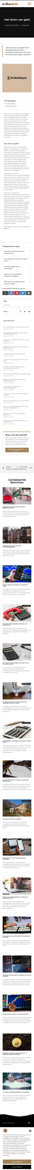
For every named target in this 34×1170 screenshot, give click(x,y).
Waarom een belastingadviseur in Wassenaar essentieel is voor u (15, 897)
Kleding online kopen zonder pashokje (14, 354)
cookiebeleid (6, 1153)
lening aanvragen (15, 117)
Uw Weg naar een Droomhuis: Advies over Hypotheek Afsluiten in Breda (15, 702)
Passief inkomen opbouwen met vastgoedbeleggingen (12, 387)
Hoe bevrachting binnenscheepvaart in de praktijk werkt (15, 421)
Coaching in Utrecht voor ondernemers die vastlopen (15, 394)
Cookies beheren (17, 1167)
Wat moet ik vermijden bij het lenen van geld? (17, 283)
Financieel (25, 25)
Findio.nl (6, 228)
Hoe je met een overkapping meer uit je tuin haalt (15, 360)
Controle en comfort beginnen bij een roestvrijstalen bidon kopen (14, 367)
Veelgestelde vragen (11, 106)
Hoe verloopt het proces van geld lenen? (17, 260)
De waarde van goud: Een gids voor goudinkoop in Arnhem (16, 936)
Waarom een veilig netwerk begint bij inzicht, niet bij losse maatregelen (16, 407)
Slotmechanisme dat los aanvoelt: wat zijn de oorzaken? (16, 340)
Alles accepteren (17, 1161)
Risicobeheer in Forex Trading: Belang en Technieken (14, 858)
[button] (30, 1131)
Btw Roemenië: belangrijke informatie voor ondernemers (15, 624)
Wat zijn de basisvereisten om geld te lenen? (17, 252)
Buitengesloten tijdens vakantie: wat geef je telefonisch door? (15, 347)
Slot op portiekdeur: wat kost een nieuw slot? (16, 327)
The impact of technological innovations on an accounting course (16, 663)
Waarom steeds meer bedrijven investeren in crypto (15, 585)
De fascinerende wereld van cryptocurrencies (15, 1014)
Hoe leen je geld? (10, 103)
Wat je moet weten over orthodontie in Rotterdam (14, 414)
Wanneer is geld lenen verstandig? (17, 267)
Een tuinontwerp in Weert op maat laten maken (16, 374)
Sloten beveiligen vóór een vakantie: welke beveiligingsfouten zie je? (15, 333)
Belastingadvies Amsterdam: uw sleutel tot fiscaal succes (17, 741)
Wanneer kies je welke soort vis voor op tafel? (16, 400)
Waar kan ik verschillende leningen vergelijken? (17, 275)
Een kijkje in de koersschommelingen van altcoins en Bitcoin (17, 975)
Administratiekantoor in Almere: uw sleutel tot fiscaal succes (16, 780)
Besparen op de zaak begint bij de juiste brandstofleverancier (14, 380)
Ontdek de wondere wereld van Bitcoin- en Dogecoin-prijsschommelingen (15, 1053)
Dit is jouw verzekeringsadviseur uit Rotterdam (16, 1092)
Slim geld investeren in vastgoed (12, 819)
